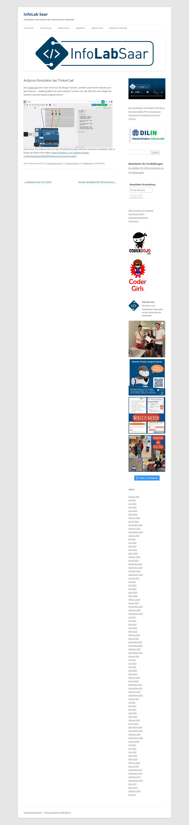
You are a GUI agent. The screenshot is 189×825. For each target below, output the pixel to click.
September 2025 (135, 532)
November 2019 (135, 773)
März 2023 (132, 631)
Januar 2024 (133, 603)
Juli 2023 (132, 617)
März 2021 (132, 716)
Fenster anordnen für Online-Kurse (97, 182)
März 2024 (132, 596)
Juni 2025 (132, 542)
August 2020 (133, 741)
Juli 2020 (132, 745)
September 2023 (135, 613)
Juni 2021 (132, 706)
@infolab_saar (148, 305)
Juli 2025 (132, 539)
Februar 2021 (134, 720)
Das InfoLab (45, 28)
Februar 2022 (134, 677)
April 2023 (132, 628)
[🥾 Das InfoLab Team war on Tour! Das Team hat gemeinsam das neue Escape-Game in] (147, 339)
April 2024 (132, 592)
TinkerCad (33, 87)
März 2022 (132, 674)
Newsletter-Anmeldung (142, 184)
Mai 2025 (132, 546)
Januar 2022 (133, 681)
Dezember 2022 (135, 642)
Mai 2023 (132, 624)
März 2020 (132, 759)
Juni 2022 (132, 663)
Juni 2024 (132, 585)
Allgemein (88, 163)
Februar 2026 (134, 518)
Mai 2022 (132, 667)
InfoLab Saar (36, 14)
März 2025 (132, 553)
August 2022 (133, 656)
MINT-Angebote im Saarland (140, 210)
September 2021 (135, 695)
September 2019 (135, 780)
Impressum (133, 221)
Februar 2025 (134, 557)
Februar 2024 (134, 599)
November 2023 (135, 606)
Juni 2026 (132, 503)
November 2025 (135, 525)
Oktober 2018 (134, 791)
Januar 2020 (133, 766)
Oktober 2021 (134, 691)
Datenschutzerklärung (138, 217)
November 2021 (135, 688)
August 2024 (133, 578)
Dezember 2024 (135, 564)
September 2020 (135, 738)
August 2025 (133, 535)
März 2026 (132, 514)
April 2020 (132, 755)
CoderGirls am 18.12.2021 (38, 182)
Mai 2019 (132, 784)
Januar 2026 (133, 521)
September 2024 (135, 574)
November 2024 (135, 567)
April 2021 (132, 713)
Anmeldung (63, 28)
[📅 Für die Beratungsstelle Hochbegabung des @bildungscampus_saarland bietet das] (147, 415)
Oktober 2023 (134, 610)
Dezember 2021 (135, 684)
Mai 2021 (132, 709)
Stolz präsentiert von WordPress (58, 812)
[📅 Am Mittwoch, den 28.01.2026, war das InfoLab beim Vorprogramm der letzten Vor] (147, 453)
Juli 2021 (132, 702)
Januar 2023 (133, 638)
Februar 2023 (134, 635)
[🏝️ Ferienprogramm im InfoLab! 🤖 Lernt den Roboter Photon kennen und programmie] (147, 377)
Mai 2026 (132, 507)
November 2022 (135, 645)
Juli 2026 (132, 500)
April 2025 (132, 550)
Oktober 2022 (134, 649)
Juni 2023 (132, 620)
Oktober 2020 (134, 734)
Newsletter (97, 28)
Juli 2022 (132, 660)
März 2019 (132, 787)
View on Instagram (149, 478)
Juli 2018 (132, 794)
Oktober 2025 (134, 528)
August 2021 (133, 699)
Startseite (29, 28)
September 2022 (135, 652)
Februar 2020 (134, 762)
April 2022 (132, 670)
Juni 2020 (132, 748)
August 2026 (133, 496)
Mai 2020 (132, 752)
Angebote (80, 28)
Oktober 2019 (134, 777)
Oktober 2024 (134, 571)
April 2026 (132, 510)
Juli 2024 (132, 581)
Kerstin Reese (72, 163)
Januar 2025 (133, 560)
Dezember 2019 (135, 770)
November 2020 (135, 730)
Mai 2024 (132, 589)
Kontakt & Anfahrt (118, 28)
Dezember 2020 (135, 727)
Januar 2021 (133, 723)
